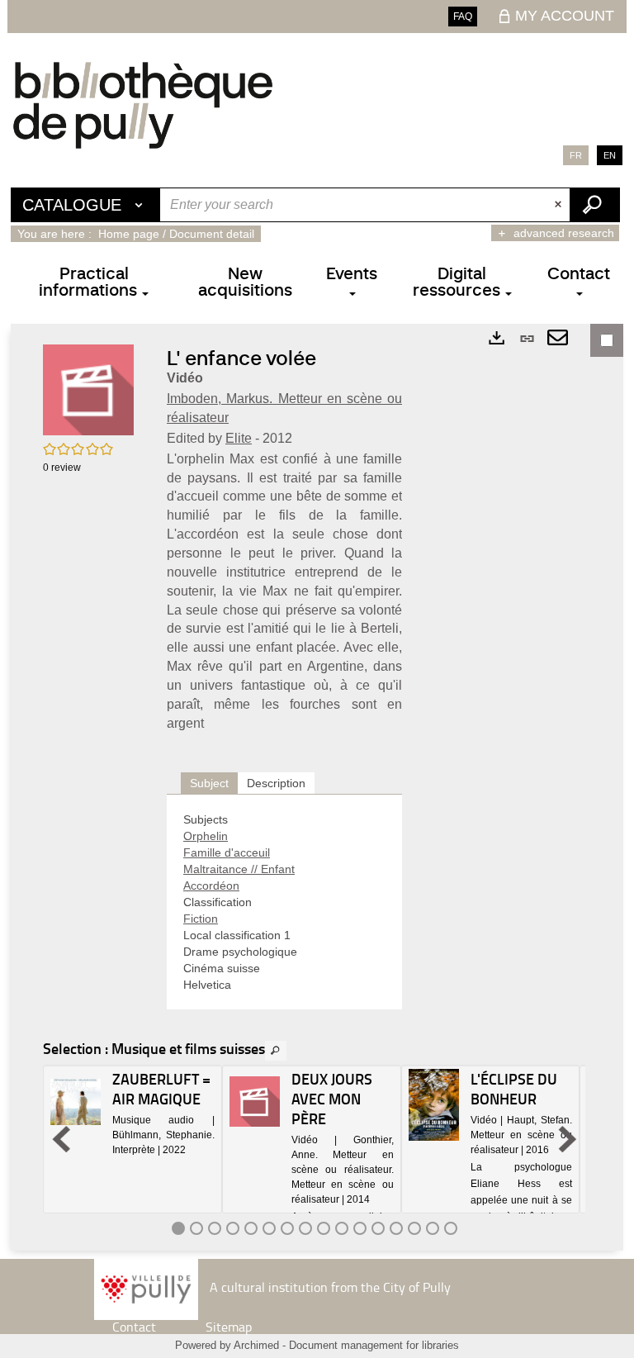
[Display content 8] (305, 1228)
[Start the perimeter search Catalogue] (594, 204)
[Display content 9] (323, 1228)
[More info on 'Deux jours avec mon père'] (254, 1102)
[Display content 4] (232, 1228)
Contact (134, 1327)
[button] (88, 389)
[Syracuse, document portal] (143, 105)
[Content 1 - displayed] (178, 1228)
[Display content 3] (214, 1228)
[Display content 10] (341, 1228)
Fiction (200, 918)
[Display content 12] (378, 1228)
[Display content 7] (287, 1228)
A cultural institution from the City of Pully (330, 1286)
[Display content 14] (414, 1228)
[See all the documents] (275, 1051)
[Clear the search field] (560, 204)
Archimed (256, 1345)
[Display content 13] (396, 1228)
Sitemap (229, 1327)
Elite (238, 438)
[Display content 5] (251, 1228)
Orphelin (205, 836)
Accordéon (211, 885)
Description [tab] (276, 783)
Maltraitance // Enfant (239, 869)
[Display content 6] (269, 1228)
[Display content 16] (450, 1228)
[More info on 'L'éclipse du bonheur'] (433, 1105)
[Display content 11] (360, 1228)
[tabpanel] (284, 902)
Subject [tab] (209, 783)
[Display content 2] (196, 1228)
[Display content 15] (432, 1228)
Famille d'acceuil (226, 852)
